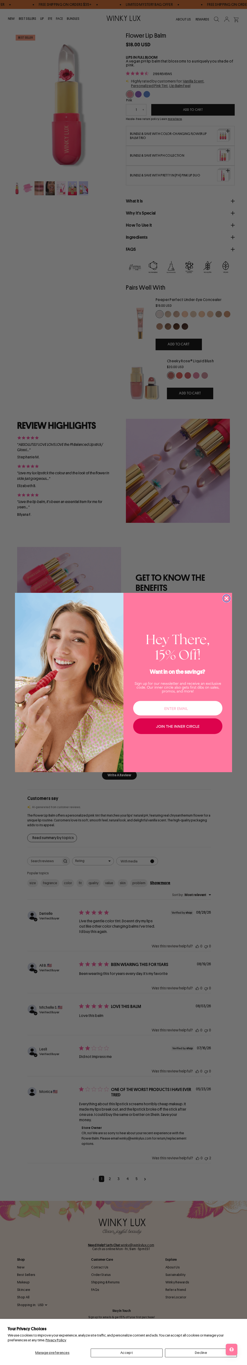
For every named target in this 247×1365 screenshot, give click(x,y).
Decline (201, 1353)
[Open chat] (231, 1349)
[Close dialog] (226, 598)
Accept (126, 1353)
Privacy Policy (56, 1340)
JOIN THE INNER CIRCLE (177, 726)
